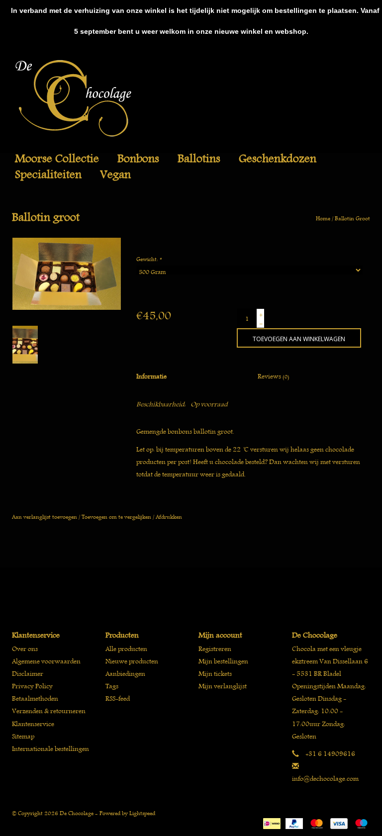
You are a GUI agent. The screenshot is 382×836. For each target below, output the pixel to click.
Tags (111, 686)
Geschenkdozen (277, 159)
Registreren (214, 648)
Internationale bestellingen (50, 748)
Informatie (151, 376)
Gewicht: (148, 259)
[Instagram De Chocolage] (208, 590)
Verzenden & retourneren (49, 711)
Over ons (25, 648)
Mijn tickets (215, 673)
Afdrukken (169, 516)
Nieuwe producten (131, 661)
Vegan (115, 175)
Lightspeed (142, 813)
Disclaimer (27, 673)
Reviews (273, 376)
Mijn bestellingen (223, 661)
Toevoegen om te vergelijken (117, 516)
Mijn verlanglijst (222, 686)
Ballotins (199, 159)
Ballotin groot (352, 218)
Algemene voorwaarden (46, 661)
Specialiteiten (48, 175)
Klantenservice (33, 724)
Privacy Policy (32, 686)
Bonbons (138, 159)
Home (323, 218)
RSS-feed (117, 698)
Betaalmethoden (35, 698)
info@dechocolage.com (325, 778)
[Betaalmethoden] (271, 822)
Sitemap (23, 736)
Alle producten (126, 648)
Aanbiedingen (125, 673)
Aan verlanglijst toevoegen (44, 516)
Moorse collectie (57, 159)
